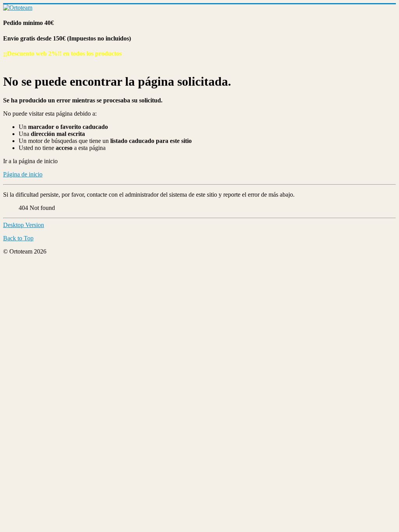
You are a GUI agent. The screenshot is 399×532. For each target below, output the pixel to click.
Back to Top (18, 238)
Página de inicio (22, 174)
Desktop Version (23, 225)
